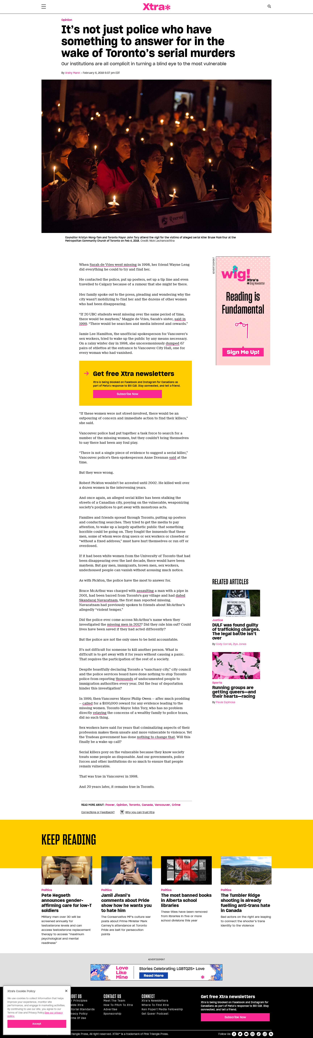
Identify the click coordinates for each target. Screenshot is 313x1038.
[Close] (66, 991)
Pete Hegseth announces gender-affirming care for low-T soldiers (66, 903)
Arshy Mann (72, 73)
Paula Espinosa (225, 702)
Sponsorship (112, 1013)
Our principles (77, 1000)
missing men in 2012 (124, 624)
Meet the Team (114, 1000)
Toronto (134, 805)
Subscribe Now (127, 394)
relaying (100, 713)
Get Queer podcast (155, 1013)
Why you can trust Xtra (140, 812)
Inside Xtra (76, 1005)
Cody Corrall (223, 644)
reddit (265, 1034)
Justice (217, 620)
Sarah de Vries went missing (113, 265)
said (172, 458)
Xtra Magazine (156, 7)
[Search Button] (269, 6)
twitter (240, 1034)
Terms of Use (77, 1018)
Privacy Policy (78, 1013)
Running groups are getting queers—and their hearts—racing (234, 691)
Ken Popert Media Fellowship (162, 1009)
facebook (234, 1034)
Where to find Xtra (155, 1005)
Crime (176, 805)
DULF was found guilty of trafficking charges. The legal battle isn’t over (236, 631)
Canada (147, 805)
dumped (172, 343)
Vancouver (162, 805)
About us (75, 996)
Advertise (110, 1009)
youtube (246, 1034)
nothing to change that (156, 737)
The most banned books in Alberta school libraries (186, 900)
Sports (217, 682)
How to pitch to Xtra (118, 1005)
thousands (124, 679)
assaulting (145, 591)
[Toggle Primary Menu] (43, 7)
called (87, 703)
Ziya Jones (239, 644)
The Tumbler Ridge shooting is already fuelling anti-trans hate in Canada (245, 903)
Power (110, 805)
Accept (36, 1023)
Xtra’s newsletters (155, 1000)
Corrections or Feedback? (98, 812)
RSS (271, 1034)
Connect (148, 996)
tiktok (258, 1034)
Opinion (66, 20)
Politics (46, 890)
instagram (252, 1034)
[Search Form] (269, 7)
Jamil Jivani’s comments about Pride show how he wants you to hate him (126, 903)
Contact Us (112, 996)
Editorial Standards (81, 1009)
